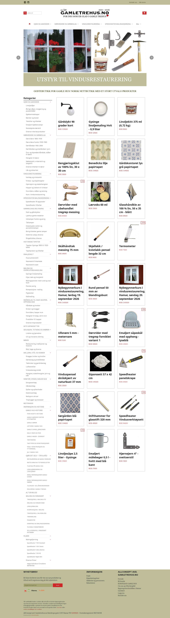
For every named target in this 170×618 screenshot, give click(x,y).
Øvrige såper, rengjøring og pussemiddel (36, 110)
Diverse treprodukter (34, 323)
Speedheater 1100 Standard (36, 543)
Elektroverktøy (31, 393)
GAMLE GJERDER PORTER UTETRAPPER (35, 418)
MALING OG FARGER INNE (35, 503)
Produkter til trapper (33, 319)
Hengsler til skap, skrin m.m (36, 316)
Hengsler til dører (32, 158)
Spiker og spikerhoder (34, 389)
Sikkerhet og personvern (95, 581)
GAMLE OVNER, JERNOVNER (36, 429)
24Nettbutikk (35, 615)
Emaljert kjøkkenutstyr (34, 125)
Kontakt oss (122, 595)
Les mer (59, 607)
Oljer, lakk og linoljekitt (34, 277)
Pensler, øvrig (31, 286)
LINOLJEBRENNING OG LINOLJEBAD (34, 470)
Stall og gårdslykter (33, 212)
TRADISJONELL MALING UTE (36, 499)
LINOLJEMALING (32, 506)
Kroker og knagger (33, 309)
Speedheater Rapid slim (34, 557)
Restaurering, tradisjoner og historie (36, 345)
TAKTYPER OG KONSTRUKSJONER (38, 443)
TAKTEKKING (31, 440)
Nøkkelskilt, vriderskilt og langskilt (35, 162)
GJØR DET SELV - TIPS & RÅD (36, 456)
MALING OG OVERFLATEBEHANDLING (33, 269)
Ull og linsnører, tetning (34, 337)
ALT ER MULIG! (31, 492)
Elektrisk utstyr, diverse (34, 235)
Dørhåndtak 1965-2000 (34, 146)
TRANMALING (31, 517)
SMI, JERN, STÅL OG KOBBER (34, 353)
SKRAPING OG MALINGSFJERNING (38, 523)
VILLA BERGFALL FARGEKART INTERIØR (36, 531)
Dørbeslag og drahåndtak (35, 360)
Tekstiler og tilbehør (33, 121)
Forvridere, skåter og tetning (36, 191)
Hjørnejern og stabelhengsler (37, 184)
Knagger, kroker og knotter (36, 356)
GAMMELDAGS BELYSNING (34, 209)
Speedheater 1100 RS (34, 553)
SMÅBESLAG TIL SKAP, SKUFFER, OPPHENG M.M (35, 301)
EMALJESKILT (29, 254)
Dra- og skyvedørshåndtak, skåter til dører (38, 153)
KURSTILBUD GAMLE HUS (127, 584)
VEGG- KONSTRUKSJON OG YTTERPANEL (36, 448)
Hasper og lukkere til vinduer (37, 188)
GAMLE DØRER (32, 423)
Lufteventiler (31, 367)
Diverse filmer (31, 560)
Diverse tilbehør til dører (35, 167)
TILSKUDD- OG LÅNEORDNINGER (38, 486)
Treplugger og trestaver (35, 400)
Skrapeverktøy (31, 383)
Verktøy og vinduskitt (34, 177)
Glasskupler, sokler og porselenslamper (34, 227)
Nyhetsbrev (90, 583)
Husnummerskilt (32, 258)
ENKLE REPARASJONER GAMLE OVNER (37, 476)
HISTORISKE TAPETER (32, 242)
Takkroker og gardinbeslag (36, 363)
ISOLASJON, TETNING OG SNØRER (36, 330)
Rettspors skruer (32, 396)
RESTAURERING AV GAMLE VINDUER (39, 459)
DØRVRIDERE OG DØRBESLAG (66, 24)
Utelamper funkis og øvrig (35, 219)
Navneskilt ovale (32, 265)
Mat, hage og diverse (33, 349)
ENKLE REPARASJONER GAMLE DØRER (37, 481)
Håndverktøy (30, 386)
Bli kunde (121, 581)
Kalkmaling (30, 296)
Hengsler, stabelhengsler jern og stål (38, 374)
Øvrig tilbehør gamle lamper (36, 231)
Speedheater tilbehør (34, 205)
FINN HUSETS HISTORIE (35, 414)
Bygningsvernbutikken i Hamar (129, 588)
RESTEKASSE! (28, 403)
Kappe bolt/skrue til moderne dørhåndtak (36, 565)
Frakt (88, 576)
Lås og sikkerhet (32, 170)
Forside (120, 579)
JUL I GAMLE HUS (32, 452)
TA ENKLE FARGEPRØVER (35, 527)
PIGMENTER (31, 520)
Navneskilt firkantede (34, 261)
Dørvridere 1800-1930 (34, 139)
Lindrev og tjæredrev (33, 333)
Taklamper (30, 222)
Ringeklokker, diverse (34, 238)
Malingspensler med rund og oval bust (38, 282)
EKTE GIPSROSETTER (31, 326)
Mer (137, 24)
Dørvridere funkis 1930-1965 (36, 142)
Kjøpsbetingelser (92, 578)
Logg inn (121, 593)
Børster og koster (32, 118)
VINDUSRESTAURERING (91, 24)
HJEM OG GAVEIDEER (41, 24)
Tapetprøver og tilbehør (35, 251)
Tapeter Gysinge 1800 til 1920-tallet (37, 246)
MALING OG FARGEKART (35, 496)
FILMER (26, 536)
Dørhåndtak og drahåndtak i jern (38, 149)
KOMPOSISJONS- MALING (35, 510)
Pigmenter (30, 293)
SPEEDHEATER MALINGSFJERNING (118, 24)
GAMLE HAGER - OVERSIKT (36, 436)
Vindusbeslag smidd (33, 370)
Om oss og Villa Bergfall (126, 586)
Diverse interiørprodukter (35, 132)
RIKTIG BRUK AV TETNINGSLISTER (38, 462)
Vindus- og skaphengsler (35, 181)
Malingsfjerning (32, 539)
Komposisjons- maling (34, 289)
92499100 (74, 613)
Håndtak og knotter (33, 305)
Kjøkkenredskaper (32, 114)
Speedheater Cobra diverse (35, 550)
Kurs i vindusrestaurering (35, 194)
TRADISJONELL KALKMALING (36, 513)
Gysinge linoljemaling (34, 274)
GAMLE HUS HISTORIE (34, 410)
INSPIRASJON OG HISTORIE (34, 407)
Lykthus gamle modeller (35, 216)
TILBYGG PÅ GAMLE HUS (35, 466)
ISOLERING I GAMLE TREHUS (36, 489)
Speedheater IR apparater (35, 202)
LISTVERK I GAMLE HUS (34, 426)
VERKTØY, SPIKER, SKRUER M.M (35, 379)
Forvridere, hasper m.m (34, 312)
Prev (20, 57)
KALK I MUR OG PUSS (34, 433)
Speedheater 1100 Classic (35, 546)
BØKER (26, 340)
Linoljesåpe (30, 105)
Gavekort (121, 591)
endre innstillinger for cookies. (33, 609)
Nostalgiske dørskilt (33, 128)
